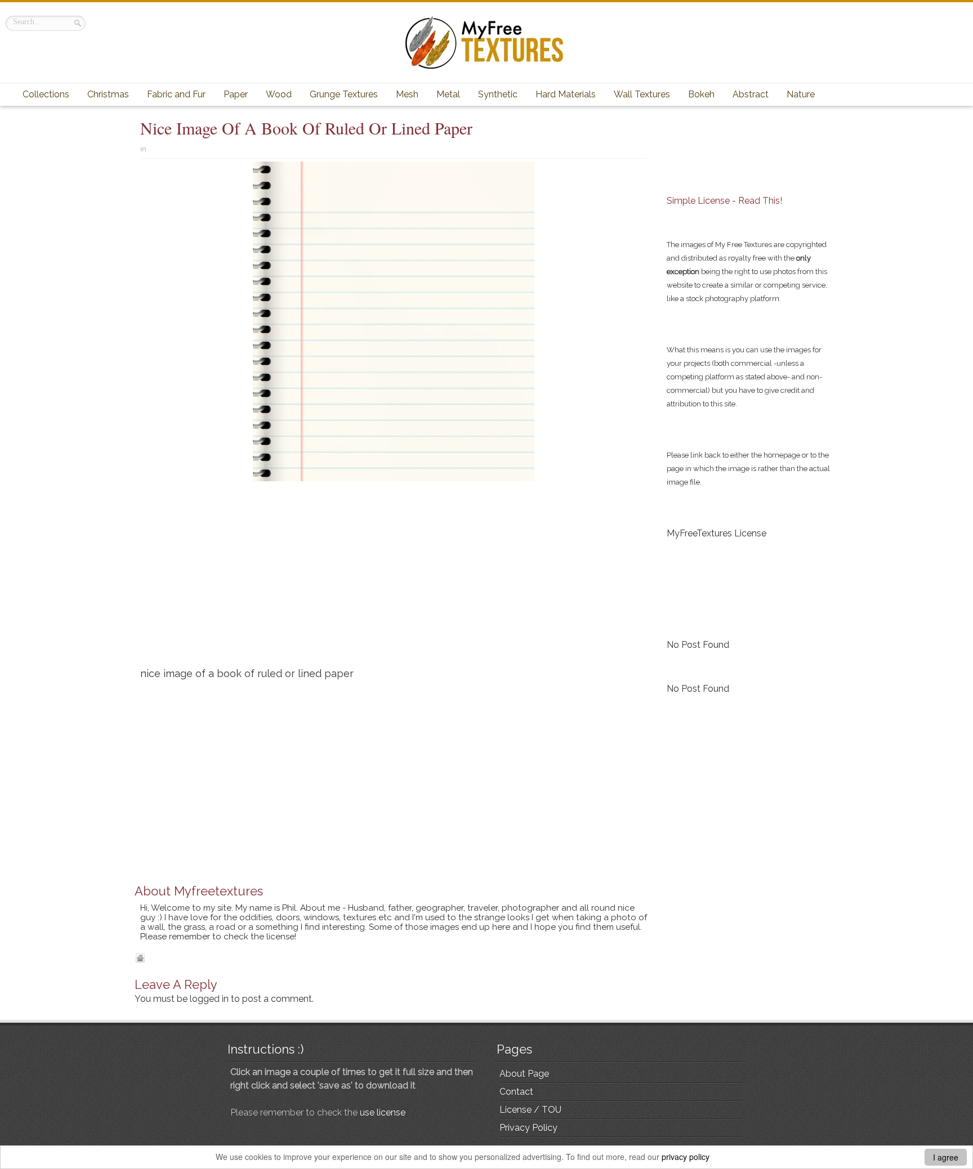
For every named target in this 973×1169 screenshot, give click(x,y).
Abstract (751, 94)
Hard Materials (565, 94)
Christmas (108, 94)
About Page (524, 1073)
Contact (516, 1091)
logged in (209, 998)
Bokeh (701, 94)
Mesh (407, 94)
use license (382, 1112)
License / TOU (530, 1109)
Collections (46, 94)
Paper (236, 94)
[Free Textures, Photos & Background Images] (486, 42)
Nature (801, 94)
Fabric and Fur (176, 94)
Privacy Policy (528, 1127)
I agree (945, 1157)
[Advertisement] (393, 578)
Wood (279, 94)
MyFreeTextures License (716, 533)
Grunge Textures (344, 94)
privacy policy (685, 1156)
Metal (448, 94)
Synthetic (497, 94)
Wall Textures (642, 94)
